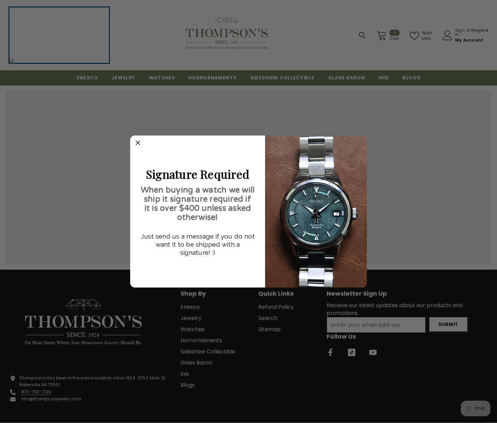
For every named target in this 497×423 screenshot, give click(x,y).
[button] (138, 143)
